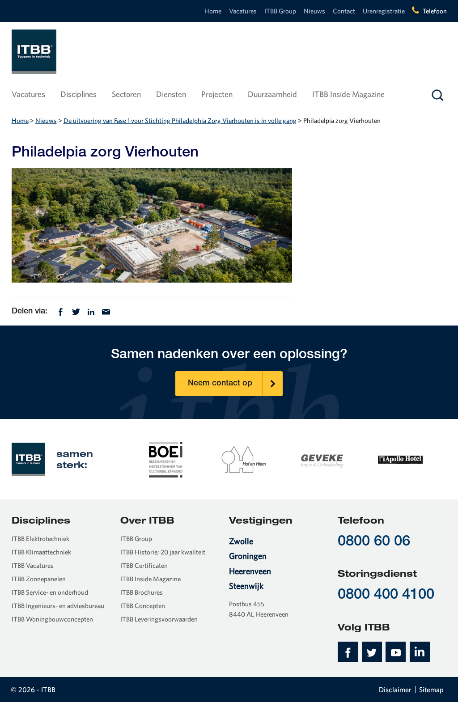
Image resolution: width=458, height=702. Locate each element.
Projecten (217, 94)
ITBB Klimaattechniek (41, 552)
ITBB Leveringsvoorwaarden (159, 619)
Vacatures (243, 11)
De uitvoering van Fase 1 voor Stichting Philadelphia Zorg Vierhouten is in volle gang (180, 120)
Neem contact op (220, 384)
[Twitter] (76, 310)
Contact (344, 11)
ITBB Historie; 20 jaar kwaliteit (162, 552)
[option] (166, 458)
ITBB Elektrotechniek (40, 538)
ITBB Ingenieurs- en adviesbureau (58, 605)
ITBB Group (280, 11)
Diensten (171, 94)
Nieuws (314, 11)
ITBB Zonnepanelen (39, 579)
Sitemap (431, 689)
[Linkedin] (91, 310)
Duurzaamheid (272, 94)
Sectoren (126, 94)
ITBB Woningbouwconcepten (52, 619)
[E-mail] (106, 310)
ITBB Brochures (141, 592)
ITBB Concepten (142, 605)
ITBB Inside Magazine (348, 94)
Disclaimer (395, 689)
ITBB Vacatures (33, 565)
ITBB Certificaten (144, 565)
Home (212, 11)
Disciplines (78, 94)
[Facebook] (60, 310)
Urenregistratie (384, 11)
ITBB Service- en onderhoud (50, 592)
